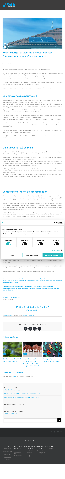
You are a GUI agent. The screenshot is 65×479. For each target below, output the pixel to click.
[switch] (24, 243)
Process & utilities (29, 450)
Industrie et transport (17, 455)
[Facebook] (54, 431)
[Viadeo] (60, 431)
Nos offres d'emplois (41, 450)
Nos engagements (7, 450)
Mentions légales (8, 454)
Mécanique (29, 453)
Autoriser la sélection (32, 255)
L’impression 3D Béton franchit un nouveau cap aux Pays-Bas (22, 397)
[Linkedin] (51, 431)
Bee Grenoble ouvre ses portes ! (14, 390)
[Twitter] (57, 431)
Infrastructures (17, 453)
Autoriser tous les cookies (53, 255)
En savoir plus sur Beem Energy (12, 297)
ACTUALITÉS (51, 446)
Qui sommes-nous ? (7, 448)
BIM (29, 457)
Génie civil (29, 452)
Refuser (12, 255)
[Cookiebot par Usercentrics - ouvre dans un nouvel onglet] (55, 223)
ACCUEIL (7, 446)
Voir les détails (55, 250)
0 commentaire (31, 315)
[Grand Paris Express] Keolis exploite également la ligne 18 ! (22, 394)
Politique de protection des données (7, 457)
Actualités (24, 315)
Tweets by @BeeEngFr (10, 414)
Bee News (51, 448)
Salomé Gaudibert (8, 315)
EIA (29, 455)
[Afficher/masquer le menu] (61, 5)
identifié (14, 376)
